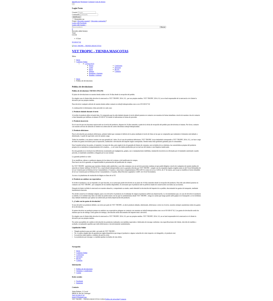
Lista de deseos (100, 2)
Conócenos (80, 255)
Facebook (79, 281)
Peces (91, 69)
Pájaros (91, 71)
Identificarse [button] (76, 2)
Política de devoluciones (84, 269)
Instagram (79, 283)
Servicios (79, 257)
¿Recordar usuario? (83, 21)
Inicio (78, 79)
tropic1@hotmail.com (79, 297)
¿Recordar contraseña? (98, 21)
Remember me (79, 19)
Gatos (91, 67)
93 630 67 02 (76, 42)
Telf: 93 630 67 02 (78, 295)
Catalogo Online (81, 253)
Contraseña (76, 14)
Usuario (74, 12)
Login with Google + (79, 25)
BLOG (78, 258)
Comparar (91, 2)
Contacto (79, 260)
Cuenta (78, 273)
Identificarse (76, 17)
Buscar (163, 27)
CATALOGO (89, 64)
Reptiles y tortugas (95, 75)
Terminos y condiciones (84, 271)
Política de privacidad (112, 299)
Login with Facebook (79, 23)
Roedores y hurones (95, 73)
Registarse (84, 2)
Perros (91, 66)
